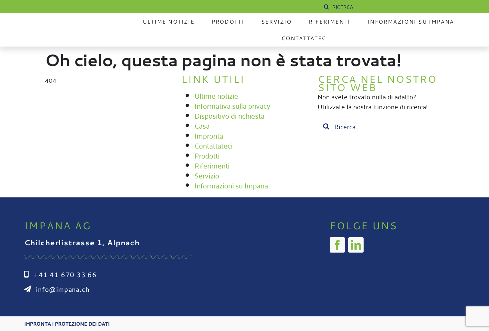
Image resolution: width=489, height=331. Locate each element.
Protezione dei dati (82, 323)
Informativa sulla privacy (232, 105)
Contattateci (214, 145)
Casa (202, 125)
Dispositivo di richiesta (229, 115)
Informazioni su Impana (231, 185)
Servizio (207, 175)
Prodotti (207, 155)
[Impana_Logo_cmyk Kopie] (72, 25)
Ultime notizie (216, 95)
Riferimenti (212, 165)
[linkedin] (356, 245)
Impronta (209, 135)
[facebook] (337, 245)
